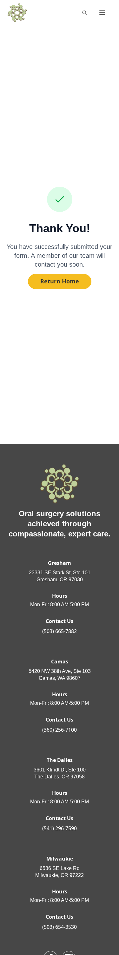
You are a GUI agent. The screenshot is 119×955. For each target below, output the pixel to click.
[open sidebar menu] (102, 12)
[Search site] (84, 12)
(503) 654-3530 (59, 926)
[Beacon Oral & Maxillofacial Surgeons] (17, 12)
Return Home (59, 281)
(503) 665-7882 (59, 631)
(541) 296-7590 (59, 828)
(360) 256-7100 (59, 729)
